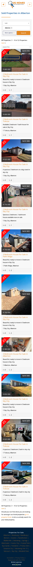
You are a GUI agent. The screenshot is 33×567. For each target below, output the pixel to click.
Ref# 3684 (26, 141)
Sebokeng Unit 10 (21, 548)
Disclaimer (10, 558)
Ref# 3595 (26, 376)
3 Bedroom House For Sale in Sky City (15, 165)
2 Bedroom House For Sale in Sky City (15, 75)
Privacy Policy (19, 558)
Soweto (13, 538)
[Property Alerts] (3, 4)
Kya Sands (6, 546)
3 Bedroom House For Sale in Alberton (15, 355)
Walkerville (7, 541)
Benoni (6, 538)
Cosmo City (15, 543)
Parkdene (14, 546)
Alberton (7, 535)
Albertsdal (5, 543)
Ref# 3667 (26, 186)
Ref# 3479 (26, 421)
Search (23, 33)
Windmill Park (24, 551)
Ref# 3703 (26, 96)
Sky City (14, 551)
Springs (25, 541)
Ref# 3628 (26, 294)
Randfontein (22, 538)
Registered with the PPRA (16, 560)
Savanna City (8, 548)
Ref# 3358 (26, 463)
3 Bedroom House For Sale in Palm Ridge (15, 255)
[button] (9, 33)
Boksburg (15, 535)
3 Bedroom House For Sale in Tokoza (15, 445)
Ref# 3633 (26, 231)
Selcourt (7, 551)
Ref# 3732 (26, 51)
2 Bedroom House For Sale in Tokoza (15, 120)
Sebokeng (16, 541)
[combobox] (16, 23)
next (3, 43)
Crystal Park (25, 543)
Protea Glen (24, 546)
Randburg (24, 535)
